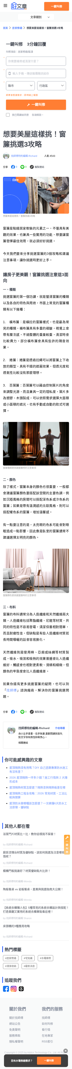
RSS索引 (47, 1041)
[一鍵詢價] (67, 853)
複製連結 (39, 167)
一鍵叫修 (56, 6)
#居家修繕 (10, 958)
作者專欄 (60, 728)
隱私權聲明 (16, 1041)
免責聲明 (14, 1029)
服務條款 (14, 1035)
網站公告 (14, 1023)
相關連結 (23, 743)
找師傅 (11, 690)
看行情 (46, 1029)
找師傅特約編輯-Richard (24, 156)
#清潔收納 (10, 966)
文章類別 (36, 17)
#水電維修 (45, 958)
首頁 (5, 28)
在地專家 (47, 1035)
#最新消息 (29, 966)
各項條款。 (38, 115)
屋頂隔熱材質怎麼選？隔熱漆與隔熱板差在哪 (37, 787)
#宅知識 (28, 958)
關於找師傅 (16, 1017)
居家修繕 (17, 28)
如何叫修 (47, 1023)
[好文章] (19, 6)
